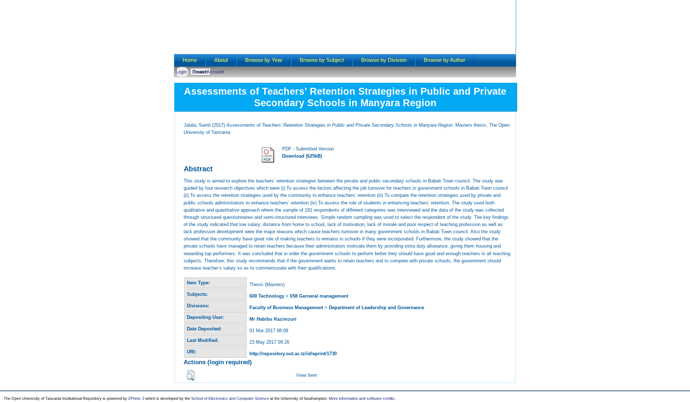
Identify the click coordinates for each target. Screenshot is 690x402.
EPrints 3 (136, 398)
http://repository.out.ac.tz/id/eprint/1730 (293, 353)
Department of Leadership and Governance (376, 307)
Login (181, 71)
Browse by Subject (322, 60)
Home (190, 60)
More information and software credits (362, 398)
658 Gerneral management (319, 296)
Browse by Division (383, 60)
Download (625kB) (302, 156)
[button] (191, 375)
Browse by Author (444, 60)
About (221, 60)
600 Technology (266, 296)
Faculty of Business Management (286, 307)
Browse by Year (263, 60)
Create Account (208, 71)
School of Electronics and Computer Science (230, 398)
